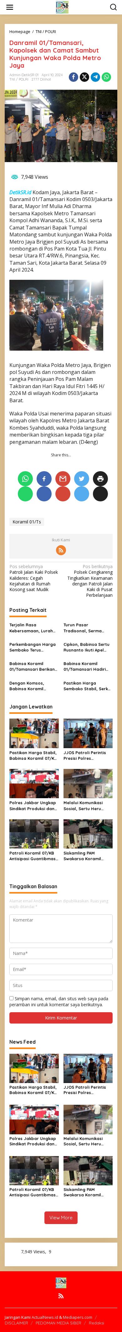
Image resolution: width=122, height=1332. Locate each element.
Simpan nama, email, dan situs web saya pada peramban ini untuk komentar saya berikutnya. (58, 1001)
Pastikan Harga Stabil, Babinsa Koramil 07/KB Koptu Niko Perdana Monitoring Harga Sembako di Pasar (33, 755)
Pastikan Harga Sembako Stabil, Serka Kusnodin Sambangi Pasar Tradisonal (87, 685)
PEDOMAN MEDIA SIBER (58, 1322)
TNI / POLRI (18, 79)
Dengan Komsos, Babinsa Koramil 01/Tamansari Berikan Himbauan (32, 685)
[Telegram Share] (95, 77)
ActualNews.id (45, 1317)
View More (61, 1218)
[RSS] (61, 550)
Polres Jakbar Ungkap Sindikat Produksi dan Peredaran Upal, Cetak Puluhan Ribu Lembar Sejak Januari (33, 805)
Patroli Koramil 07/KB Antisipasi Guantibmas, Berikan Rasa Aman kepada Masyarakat (33, 855)
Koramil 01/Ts (27, 522)
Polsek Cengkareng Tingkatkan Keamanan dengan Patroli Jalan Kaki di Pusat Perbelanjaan (90, 581)
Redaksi (96, 1322)
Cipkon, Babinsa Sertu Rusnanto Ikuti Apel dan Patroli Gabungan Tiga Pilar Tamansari (87, 647)
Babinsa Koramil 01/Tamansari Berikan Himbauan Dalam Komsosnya (32, 666)
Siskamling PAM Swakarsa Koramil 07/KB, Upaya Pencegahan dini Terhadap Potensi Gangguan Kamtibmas (87, 855)
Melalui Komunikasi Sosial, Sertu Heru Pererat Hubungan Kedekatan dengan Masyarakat (83, 805)
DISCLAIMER (16, 1322)
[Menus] (10, 7)
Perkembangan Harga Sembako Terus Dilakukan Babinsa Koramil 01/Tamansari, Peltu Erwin (32, 647)
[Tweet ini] (84, 77)
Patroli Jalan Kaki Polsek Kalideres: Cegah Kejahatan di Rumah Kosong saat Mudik (33, 578)
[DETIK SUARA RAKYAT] (62, 7)
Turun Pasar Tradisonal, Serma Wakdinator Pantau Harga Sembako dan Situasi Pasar (85, 627)
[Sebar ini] (73, 77)
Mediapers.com (77, 1317)
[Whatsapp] (106, 77)
